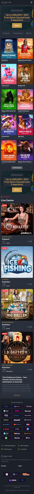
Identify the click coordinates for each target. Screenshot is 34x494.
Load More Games (17, 167)
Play (9, 47)
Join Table (18, 219)
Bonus (17, 25)
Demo (9, 50)
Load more (17, 395)
